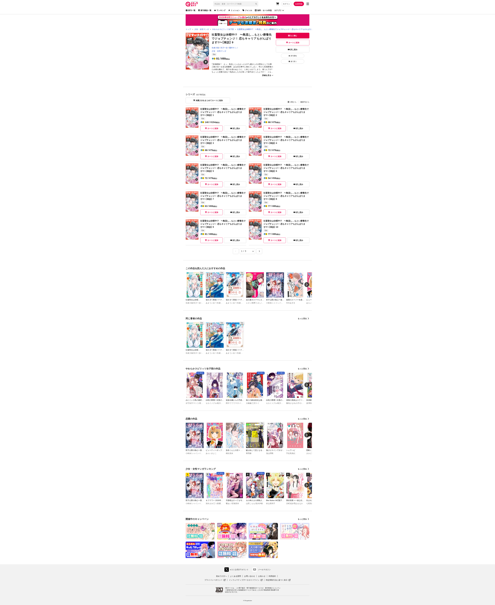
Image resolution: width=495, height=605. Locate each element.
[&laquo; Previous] (235, 251)
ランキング (221, 10)
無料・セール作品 (264, 10)
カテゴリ (278, 10)
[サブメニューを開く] (307, 4)
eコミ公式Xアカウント (237, 570)
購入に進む (292, 36)
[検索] (256, 3)
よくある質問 (235, 576)
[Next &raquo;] (259, 251)
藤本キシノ (233, 48)
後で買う (294, 61)
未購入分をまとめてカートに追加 (209, 100)
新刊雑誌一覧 (206, 10)
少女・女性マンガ (219, 51)
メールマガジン (264, 570)
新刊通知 (294, 56)
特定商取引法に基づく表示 (278, 580)
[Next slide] (306, 284)
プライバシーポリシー (215, 580)
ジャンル (248, 10)
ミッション (235, 10)
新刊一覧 (191, 10)
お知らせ (261, 576)
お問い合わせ (249, 576)
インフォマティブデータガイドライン (244, 580)
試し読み (294, 49)
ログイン (286, 4)
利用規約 (272, 576)
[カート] (277, 4)
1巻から (293, 102)
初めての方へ (221, 576)
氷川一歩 (224, 48)
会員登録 (298, 4)
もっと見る (302, 318)
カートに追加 (293, 43)
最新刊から (304, 102)
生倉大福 (215, 48)
